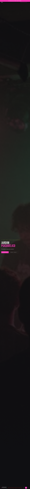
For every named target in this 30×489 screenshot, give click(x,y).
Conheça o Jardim (13, 252)
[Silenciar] (24, 487)
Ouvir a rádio (5, 252)
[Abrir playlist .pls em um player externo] (28, 487)
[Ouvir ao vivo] (26, 488)
